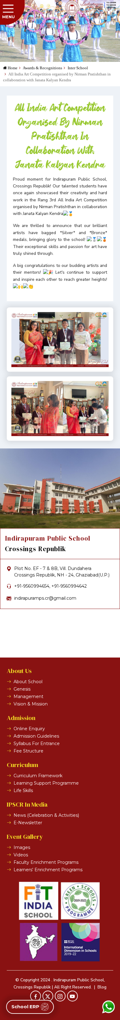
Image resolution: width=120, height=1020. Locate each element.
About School (28, 681)
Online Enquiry (29, 728)
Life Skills (23, 790)
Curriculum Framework (38, 775)
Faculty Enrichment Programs (46, 862)
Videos (21, 855)
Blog (102, 987)
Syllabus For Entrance (37, 743)
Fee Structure (28, 751)
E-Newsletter (28, 822)
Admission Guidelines (36, 736)
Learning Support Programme (46, 783)
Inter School (77, 68)
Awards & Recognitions (42, 68)
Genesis (22, 689)
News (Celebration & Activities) (46, 815)
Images (22, 847)
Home (12, 68)
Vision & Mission (31, 704)
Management (28, 696)
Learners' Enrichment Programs (48, 869)
